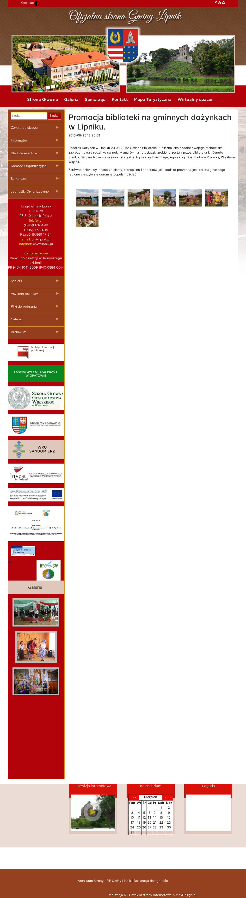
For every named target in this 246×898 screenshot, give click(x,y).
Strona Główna (42, 99)
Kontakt (120, 99)
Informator (19, 140)
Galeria (71, 99)
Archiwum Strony (91, 881)
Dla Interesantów (24, 153)
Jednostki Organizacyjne (30, 191)
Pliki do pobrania (24, 306)
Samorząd (95, 99)
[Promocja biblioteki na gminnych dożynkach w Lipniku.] (87, 198)
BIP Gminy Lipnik (118, 881)
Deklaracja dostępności (151, 881)
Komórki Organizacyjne (29, 166)
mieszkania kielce (36, 712)
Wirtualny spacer (195, 99)
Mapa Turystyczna (152, 99)
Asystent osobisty (24, 294)
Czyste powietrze (24, 127)
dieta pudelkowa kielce (36, 721)
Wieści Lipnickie (120, 109)
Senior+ (16, 281)
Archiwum (18, 332)
